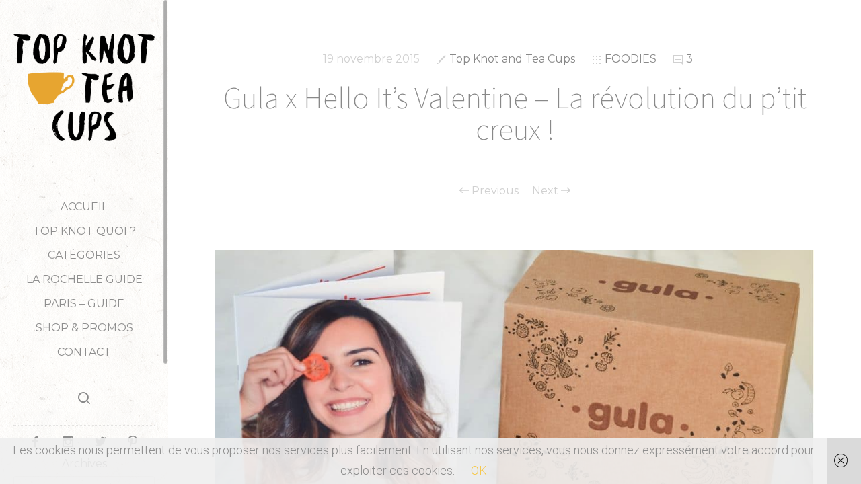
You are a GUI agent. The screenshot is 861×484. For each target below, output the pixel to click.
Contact (84, 352)
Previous (494, 191)
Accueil (84, 206)
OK (479, 470)
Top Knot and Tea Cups (512, 58)
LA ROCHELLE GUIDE (84, 279)
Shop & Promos (84, 327)
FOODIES (631, 58)
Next (546, 191)
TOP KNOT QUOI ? (84, 231)
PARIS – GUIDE (84, 303)
